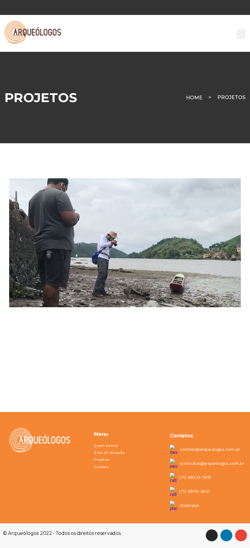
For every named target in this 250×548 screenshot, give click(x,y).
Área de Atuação (109, 452)
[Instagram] (212, 535)
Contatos (181, 436)
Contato (101, 467)
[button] (241, 34)
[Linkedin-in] (226, 535)
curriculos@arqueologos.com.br (212, 463)
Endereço (189, 505)
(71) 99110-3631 (194, 491)
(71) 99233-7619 (195, 477)
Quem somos (106, 445)
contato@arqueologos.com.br (210, 449)
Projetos (231, 97)
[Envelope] (241, 535)
